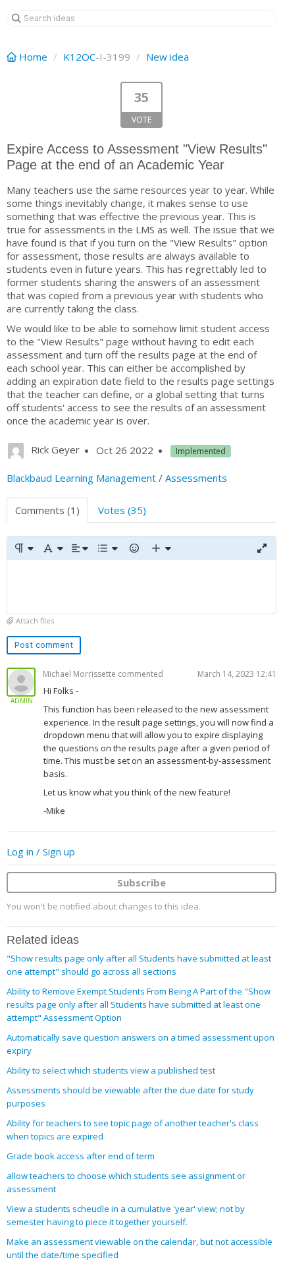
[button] (23, 548)
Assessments (196, 477)
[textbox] (141, 587)
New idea (167, 56)
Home (33, 56)
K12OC (79, 56)
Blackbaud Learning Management (81, 477)
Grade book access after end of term (81, 1156)
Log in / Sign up (41, 851)
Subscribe (141, 882)
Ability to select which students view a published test (111, 1070)
